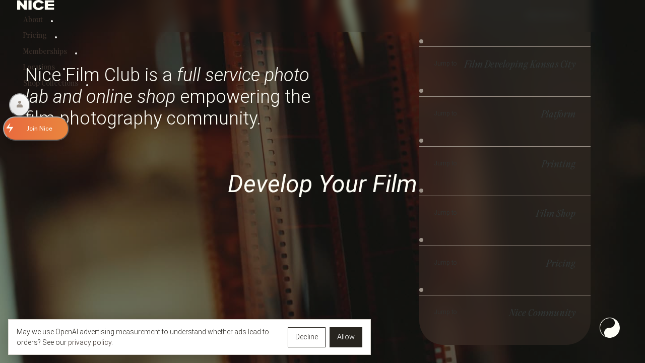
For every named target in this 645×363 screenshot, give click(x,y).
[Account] (19, 104)
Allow (346, 337)
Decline (306, 337)
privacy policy (89, 342)
